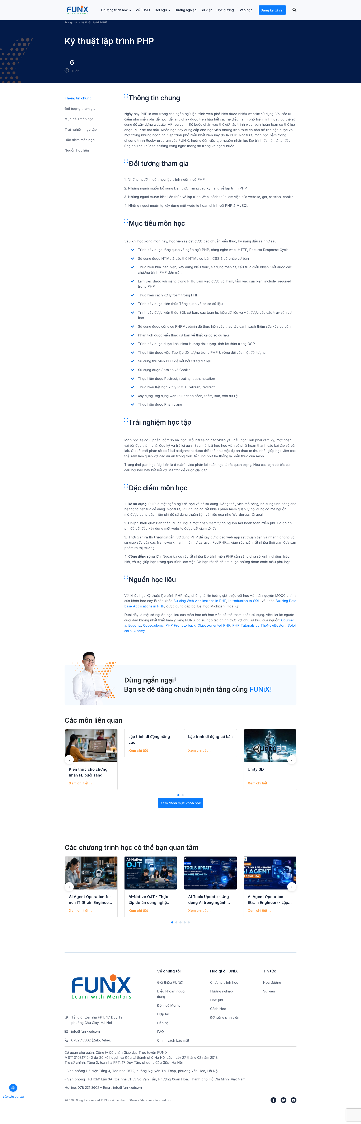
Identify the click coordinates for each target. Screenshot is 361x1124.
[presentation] (69, 759)
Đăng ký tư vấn (273, 10)
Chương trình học (114, 10)
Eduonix (134, 625)
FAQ (160, 1032)
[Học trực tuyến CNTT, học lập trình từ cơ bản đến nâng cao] (78, 10)
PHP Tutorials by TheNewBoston (258, 625)
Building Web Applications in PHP (199, 601)
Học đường (225, 10)
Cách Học (218, 1009)
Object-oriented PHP (214, 625)
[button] (178, 795)
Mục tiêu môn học (79, 119)
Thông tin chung (78, 98)
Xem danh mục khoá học (180, 803)
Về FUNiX (143, 10)
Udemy (139, 631)
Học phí (216, 1000)
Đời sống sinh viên (224, 1017)
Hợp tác (163, 1014)
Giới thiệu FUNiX (170, 982)
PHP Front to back (180, 625)
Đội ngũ (161, 10)
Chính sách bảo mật (173, 1040)
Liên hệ (163, 1023)
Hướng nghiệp (186, 10)
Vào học (246, 10)
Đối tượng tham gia (80, 109)
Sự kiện (206, 10)
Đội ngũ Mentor (169, 1005)
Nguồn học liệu (77, 150)
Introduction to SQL (244, 601)
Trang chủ (71, 22)
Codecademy (153, 625)
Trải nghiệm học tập (81, 129)
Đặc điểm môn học (80, 140)
